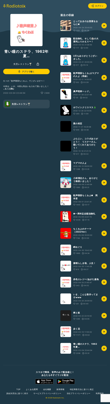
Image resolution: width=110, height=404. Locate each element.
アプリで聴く (28, 71)
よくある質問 (32, 389)
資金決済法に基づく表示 (17, 393)
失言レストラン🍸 (22, 64)
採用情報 (60, 389)
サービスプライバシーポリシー (47, 393)
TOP (18, 389)
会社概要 (47, 389)
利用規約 (100, 393)
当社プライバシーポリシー (79, 393)
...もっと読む (8, 88)
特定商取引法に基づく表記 (82, 389)
